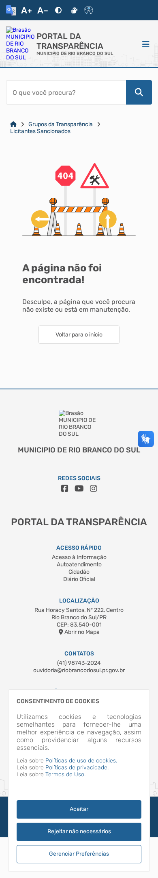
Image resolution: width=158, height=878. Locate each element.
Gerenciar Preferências (79, 853)
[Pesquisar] (139, 92)
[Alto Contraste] (58, 10)
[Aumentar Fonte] (26, 10)
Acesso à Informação (79, 557)
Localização (79, 600)
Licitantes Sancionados (40, 131)
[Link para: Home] (13, 124)
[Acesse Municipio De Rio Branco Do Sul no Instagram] (93, 489)
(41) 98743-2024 (79, 663)
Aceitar (79, 809)
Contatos (79, 653)
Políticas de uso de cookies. (81, 760)
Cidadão (79, 571)
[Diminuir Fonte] (42, 10)
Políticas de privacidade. (77, 767)
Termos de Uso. (65, 774)
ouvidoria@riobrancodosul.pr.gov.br (79, 670)
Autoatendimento (79, 564)
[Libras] (74, 10)
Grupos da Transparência (60, 124)
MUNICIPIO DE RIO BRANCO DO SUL (74, 53)
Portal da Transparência (69, 41)
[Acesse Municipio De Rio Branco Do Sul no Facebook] (64, 489)
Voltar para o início (79, 334)
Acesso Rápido (79, 547)
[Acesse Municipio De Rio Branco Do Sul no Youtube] (79, 489)
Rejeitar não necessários (79, 831)
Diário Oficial (79, 579)
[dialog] (79, 780)
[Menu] (146, 44)
